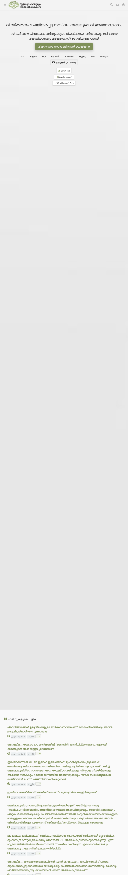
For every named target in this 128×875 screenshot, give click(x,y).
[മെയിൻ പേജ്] (5, 5)
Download (65, 71)
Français (104, 56)
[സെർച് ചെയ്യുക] (111, 5)
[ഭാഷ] (123, 5)
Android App (57, 33)
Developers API (55, 25)
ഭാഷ (49, 48)
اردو (44, 56)
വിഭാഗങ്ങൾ (53, 9)
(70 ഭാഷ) (65, 62)
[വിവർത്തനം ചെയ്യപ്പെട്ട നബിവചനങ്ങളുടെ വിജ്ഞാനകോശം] (24, 5)
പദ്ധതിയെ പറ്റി (55, 17)
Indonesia (69, 56)
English (33, 56)
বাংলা (93, 56)
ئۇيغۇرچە (82, 56)
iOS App (54, 41)
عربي (22, 56)
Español (55, 56)
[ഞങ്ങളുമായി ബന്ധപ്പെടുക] (117, 5)
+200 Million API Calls (64, 83)
